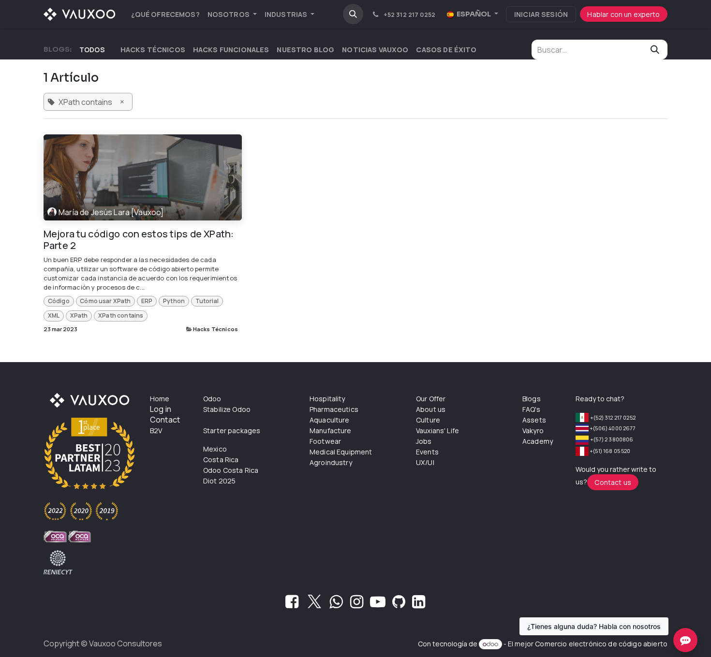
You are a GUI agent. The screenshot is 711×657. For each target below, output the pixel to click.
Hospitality (327, 398)
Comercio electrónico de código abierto (601, 643)
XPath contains (120, 315)
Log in (160, 409)
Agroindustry (331, 462)
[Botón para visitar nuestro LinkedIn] (418, 604)
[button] (353, 14)
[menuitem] (165, 14)
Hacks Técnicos (215, 329)
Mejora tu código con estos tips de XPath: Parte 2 (139, 239)
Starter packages (231, 430)
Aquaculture (330, 419)
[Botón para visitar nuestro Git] (398, 604)
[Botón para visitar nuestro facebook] (291, 604)
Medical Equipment (341, 451)
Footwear (325, 441)
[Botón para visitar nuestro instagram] (356, 604)
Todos (92, 49)
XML (53, 315)
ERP (146, 301)
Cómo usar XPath (105, 301)
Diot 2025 (219, 480)
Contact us (612, 482)
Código (59, 301)
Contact (165, 419)
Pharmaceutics (334, 409)
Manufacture (331, 430)
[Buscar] (654, 49)
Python (174, 301)
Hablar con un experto (623, 14)
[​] (113, 49)
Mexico (215, 448)
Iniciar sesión (541, 14)
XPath (79, 315)
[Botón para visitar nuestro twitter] (314, 604)
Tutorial (207, 301)
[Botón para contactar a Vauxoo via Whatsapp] (335, 604)
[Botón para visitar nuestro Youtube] (377, 604)
